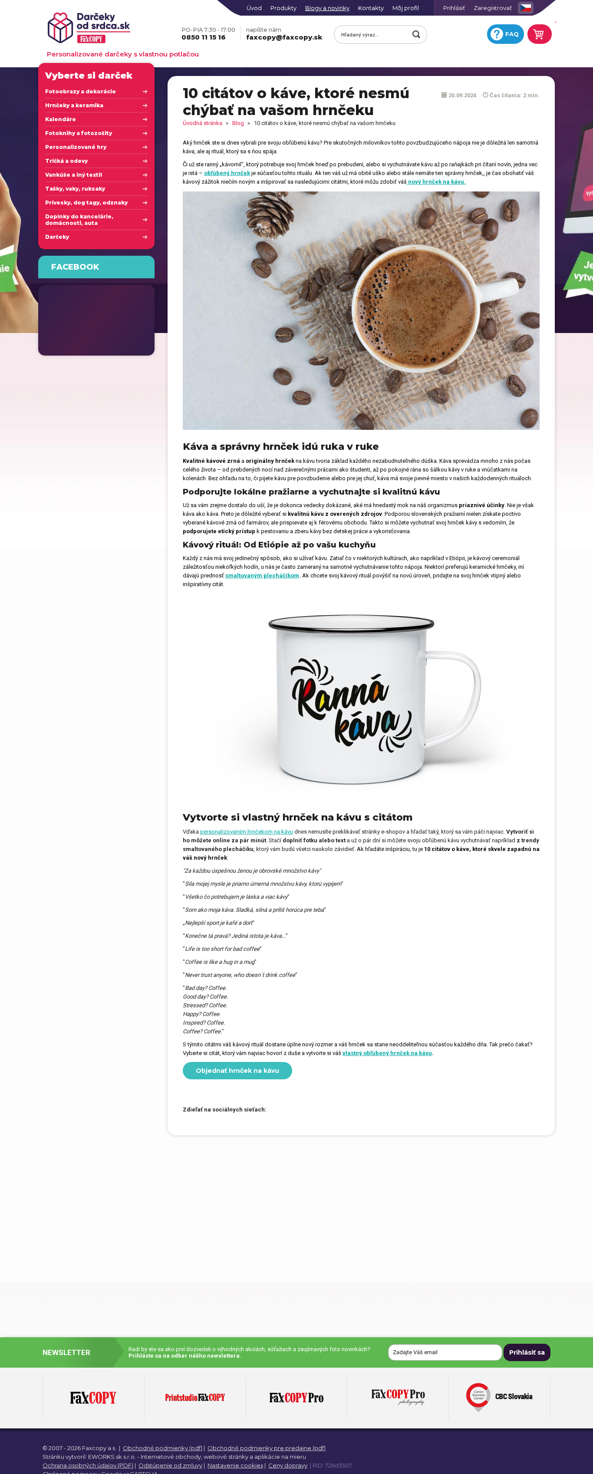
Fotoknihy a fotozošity (78, 133)
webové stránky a (228, 1456)
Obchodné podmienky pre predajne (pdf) (267, 1447)
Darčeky (57, 237)
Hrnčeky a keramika (74, 105)
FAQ (512, 33)
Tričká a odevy (66, 161)
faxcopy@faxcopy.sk (284, 33)
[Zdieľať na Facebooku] (277, 1110)
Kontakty (371, 7)
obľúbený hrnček (227, 173)
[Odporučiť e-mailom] (323, 1110)
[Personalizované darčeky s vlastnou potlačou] (106, 28)
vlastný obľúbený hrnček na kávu (387, 1053)
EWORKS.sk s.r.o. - (113, 1456)
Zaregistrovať (493, 7)
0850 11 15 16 (208, 33)
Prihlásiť (454, 7)
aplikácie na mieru (280, 1456)
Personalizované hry (75, 147)
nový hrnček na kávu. (436, 181)
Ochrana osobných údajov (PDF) (88, 1465)
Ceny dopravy (287, 1465)
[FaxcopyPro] (296, 1398)
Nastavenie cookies (235, 1465)
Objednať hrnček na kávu (237, 1071)
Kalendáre (60, 119)
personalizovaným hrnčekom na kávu (246, 831)
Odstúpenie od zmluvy (170, 1465)
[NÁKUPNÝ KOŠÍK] (538, 34)
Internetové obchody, (171, 1456)
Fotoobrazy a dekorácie (80, 91)
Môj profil (405, 7)
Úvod (254, 7)
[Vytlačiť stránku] (308, 1110)
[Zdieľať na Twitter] (293, 1110)
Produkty (283, 7)
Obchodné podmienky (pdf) (162, 1447)
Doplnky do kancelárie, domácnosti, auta (79, 219)
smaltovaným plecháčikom (262, 575)
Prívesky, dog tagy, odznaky (86, 202)
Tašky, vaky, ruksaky (75, 188)
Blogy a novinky (327, 7)
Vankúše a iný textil (73, 174)
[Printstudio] (195, 1398)
